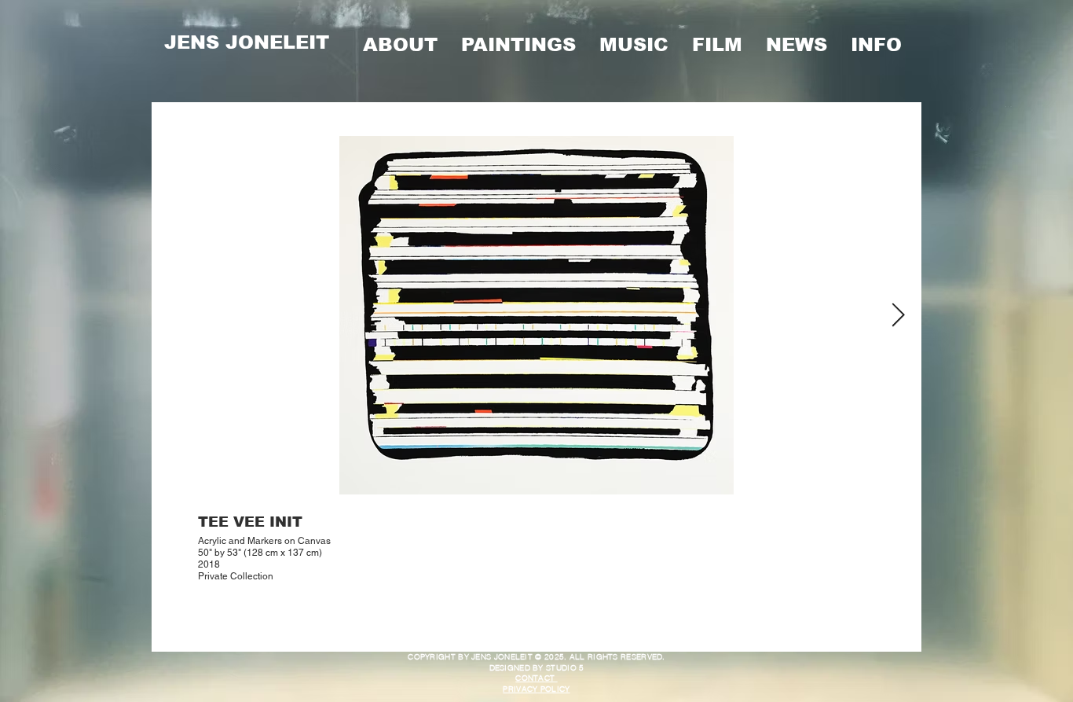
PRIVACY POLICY (536, 689)
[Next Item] (898, 315)
